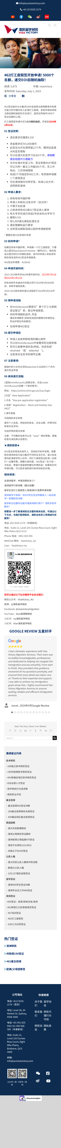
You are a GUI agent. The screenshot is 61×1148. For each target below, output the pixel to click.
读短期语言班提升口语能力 (32, 157)
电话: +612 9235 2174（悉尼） (15, 968)
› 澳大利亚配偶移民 (16, 794)
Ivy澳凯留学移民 (21, 618)
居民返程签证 (23, 839)
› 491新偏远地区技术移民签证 (21, 743)
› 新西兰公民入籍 (15, 833)
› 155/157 (11, 839)
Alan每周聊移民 (24, 613)
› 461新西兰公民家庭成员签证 (21, 873)
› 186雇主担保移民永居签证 (20, 777)
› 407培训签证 (13, 879)
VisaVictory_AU (26, 599)
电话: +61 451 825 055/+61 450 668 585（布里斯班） (16, 992)
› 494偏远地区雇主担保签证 (20, 783)
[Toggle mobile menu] (55, 25)
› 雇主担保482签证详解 (18, 771)
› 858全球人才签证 (15, 749)
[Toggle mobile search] (49, 25)
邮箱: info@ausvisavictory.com (20, 1025)
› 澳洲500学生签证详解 (18, 850)
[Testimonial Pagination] (12, 678)
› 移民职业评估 (13, 760)
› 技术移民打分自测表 (17, 754)
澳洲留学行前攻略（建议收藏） (20, 485)
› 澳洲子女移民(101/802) (18, 811)
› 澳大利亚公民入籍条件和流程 (21, 828)
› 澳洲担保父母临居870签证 (20, 805)
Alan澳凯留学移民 (22, 623)
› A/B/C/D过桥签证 (16, 890)
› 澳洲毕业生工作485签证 (19, 856)
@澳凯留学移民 (19, 604)
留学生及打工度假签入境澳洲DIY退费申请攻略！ (28, 490)
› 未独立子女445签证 (17, 817)
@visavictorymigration (27, 609)
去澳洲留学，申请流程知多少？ (20, 480)
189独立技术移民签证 (18, 732)
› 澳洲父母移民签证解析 (18, 800)
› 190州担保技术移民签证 (19, 738)
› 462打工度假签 (14, 884)
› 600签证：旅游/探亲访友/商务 (22, 867)
